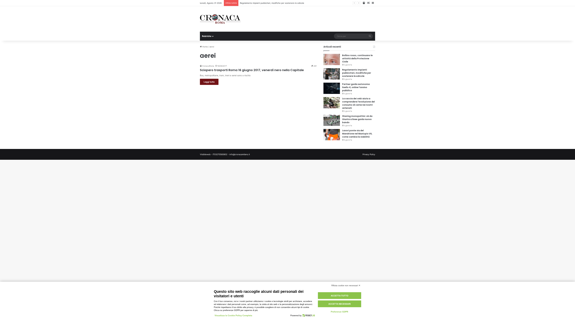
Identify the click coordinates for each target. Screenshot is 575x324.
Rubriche (206, 36)
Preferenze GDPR (339, 311)
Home (205, 46)
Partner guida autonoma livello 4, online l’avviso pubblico (356, 87)
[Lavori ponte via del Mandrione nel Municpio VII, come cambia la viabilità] (331, 134)
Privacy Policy (369, 154)
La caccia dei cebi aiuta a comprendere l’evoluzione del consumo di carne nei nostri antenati (358, 103)
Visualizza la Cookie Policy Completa (233, 315)
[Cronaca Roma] (220, 19)
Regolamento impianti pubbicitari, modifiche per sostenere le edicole (356, 73)
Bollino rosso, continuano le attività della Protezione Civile (357, 58)
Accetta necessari (339, 304)
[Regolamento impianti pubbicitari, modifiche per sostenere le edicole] (331, 74)
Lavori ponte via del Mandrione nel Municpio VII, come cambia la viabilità (357, 133)
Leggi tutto (209, 82)
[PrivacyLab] (308, 315)
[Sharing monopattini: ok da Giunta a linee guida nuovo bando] (331, 120)
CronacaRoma (208, 66)
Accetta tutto (339, 295)
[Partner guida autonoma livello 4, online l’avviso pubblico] (331, 88)
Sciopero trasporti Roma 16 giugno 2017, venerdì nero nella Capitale (252, 70)
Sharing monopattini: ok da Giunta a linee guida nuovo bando (357, 119)
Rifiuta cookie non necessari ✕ (345, 285)
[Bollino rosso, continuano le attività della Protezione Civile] (331, 59)
